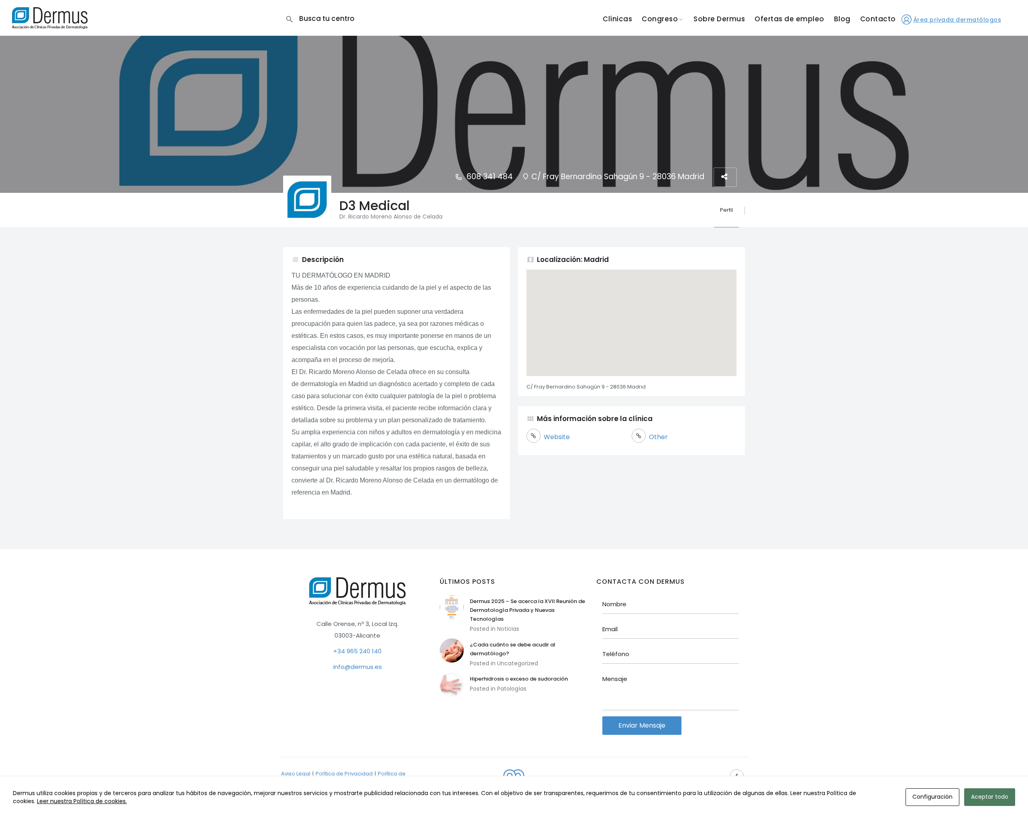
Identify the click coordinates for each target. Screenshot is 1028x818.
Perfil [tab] (726, 210)
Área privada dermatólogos (957, 20)
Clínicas (617, 19)
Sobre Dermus (719, 19)
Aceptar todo (989, 797)
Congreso (660, 19)
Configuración (932, 797)
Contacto (878, 19)
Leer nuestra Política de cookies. (82, 801)
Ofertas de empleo (789, 19)
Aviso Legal (295, 773)
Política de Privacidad (344, 773)
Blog (842, 19)
